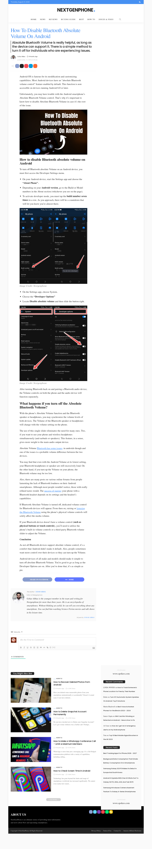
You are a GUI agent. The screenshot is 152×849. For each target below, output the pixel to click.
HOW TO (91, 19)
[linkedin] (37, 617)
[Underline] (27, 647)
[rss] (139, 2)
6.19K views (71, 688)
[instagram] (130, 2)
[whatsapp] (136, 2)
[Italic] (24, 647)
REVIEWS (53, 19)
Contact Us (117, 831)
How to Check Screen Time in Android (71, 770)
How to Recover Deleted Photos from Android (71, 683)
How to (59, 678)
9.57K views (71, 747)
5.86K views (71, 774)
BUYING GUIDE (68, 19)
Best (81, 19)
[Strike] (31, 647)
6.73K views (71, 718)
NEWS (42, 19)
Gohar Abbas (21, 56)
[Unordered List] (37, 647)
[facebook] (124, 2)
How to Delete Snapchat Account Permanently (69, 713)
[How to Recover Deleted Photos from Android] (31, 690)
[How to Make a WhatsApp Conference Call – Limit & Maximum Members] (31, 749)
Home (33, 19)
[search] (120, 19)
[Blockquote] (41, 647)
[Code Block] (44, 647)
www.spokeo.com (121, 673)
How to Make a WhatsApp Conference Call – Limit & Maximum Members (74, 742)
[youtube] (133, 2)
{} (50, 647)
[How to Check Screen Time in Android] (31, 779)
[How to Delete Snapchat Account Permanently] (31, 719)
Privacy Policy (96, 831)
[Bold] (21, 647)
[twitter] (127, 2)
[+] (54, 647)
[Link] (47, 647)
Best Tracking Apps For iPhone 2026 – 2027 (120, 753)
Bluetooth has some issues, (50, 448)
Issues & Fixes (106, 19)
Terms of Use (107, 831)
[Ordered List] (34, 647)
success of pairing (53, 490)
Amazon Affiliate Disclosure (132, 831)
